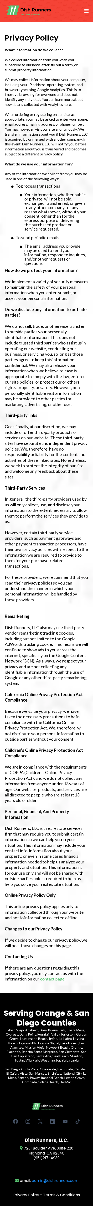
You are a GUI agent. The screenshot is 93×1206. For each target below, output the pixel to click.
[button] (86, 11)
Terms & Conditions (61, 1195)
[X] (40, 1121)
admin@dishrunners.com (55, 1180)
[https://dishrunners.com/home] (28, 11)
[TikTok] (77, 1121)
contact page (52, 978)
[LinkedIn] (52, 1121)
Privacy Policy (26, 1195)
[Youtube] (65, 1121)
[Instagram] (28, 1121)
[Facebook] (15, 1121)
